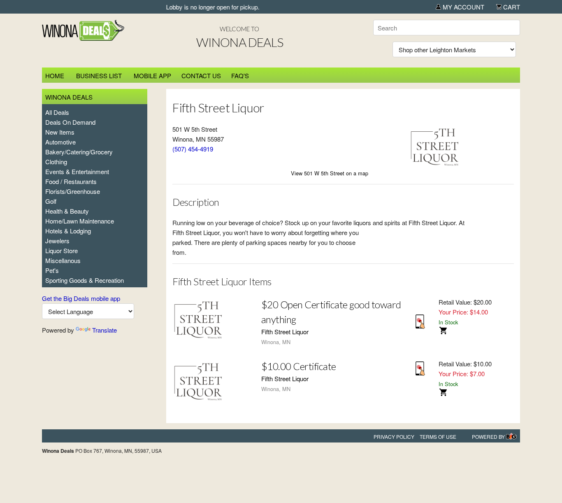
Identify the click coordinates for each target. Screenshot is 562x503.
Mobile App (152, 75)
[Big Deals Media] (511, 436)
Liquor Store (61, 250)
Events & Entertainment (77, 171)
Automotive (60, 141)
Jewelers (57, 240)
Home (54, 75)
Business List (99, 75)
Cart (511, 6)
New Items (59, 132)
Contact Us (201, 75)
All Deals (57, 112)
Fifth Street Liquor (285, 331)
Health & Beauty (67, 211)
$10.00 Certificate (298, 366)
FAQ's (240, 75)
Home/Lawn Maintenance (79, 221)
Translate (104, 330)
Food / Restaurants (71, 181)
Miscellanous (63, 260)
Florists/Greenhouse (72, 191)
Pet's (52, 270)
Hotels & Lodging (68, 230)
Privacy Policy (394, 436)
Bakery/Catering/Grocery (79, 151)
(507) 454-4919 (192, 148)
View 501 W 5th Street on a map (329, 173)
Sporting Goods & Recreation (84, 280)
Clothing (56, 161)
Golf (50, 201)
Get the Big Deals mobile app (81, 298)
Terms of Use (438, 436)
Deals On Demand (70, 122)
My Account (462, 6)
